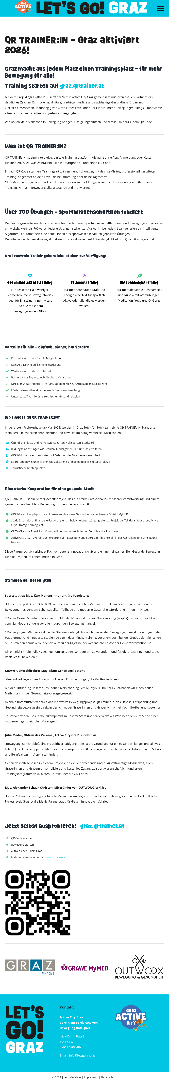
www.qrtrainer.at (56, 857)
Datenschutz (109, 1077)
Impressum (91, 1077)
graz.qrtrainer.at (82, 86)
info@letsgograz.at (82, 1055)
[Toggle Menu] (160, 8)
